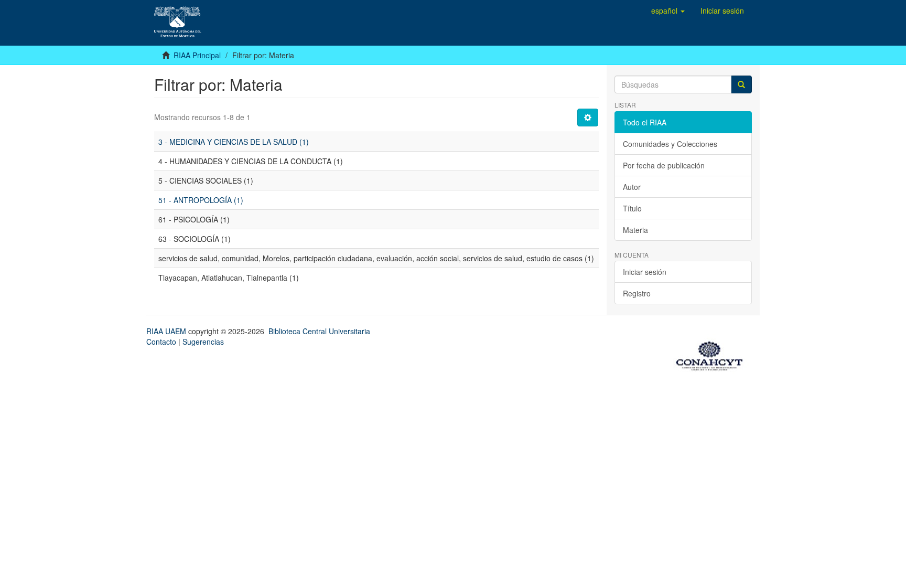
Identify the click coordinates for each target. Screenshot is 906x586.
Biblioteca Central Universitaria (319, 331)
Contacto (161, 341)
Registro (637, 293)
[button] (668, 10)
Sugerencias (203, 341)
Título (632, 208)
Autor (632, 187)
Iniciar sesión (644, 272)
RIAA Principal (197, 55)
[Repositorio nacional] (712, 354)
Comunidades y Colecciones (670, 143)
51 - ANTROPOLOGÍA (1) (200, 200)
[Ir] (741, 84)
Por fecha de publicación (664, 165)
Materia (635, 230)
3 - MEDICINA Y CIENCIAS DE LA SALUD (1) (233, 141)
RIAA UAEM (167, 331)
